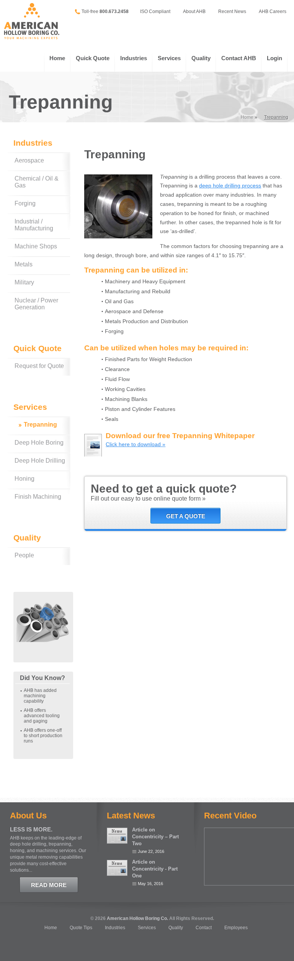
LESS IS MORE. (31, 829)
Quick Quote (92, 58)
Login (274, 58)
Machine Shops (36, 246)
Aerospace (29, 160)
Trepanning (40, 424)
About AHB (194, 11)
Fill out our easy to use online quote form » (148, 498)
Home (57, 58)
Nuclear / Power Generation (36, 303)
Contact (204, 927)
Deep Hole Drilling (40, 460)
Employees (236, 927)
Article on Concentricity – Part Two (155, 836)
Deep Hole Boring (39, 442)
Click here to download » (135, 444)
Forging (25, 203)
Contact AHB (238, 58)
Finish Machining (38, 496)
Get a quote (185, 516)
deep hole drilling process (230, 185)
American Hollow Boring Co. (137, 918)
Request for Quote (39, 366)
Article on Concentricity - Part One (155, 869)
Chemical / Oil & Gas (37, 182)
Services (169, 58)
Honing (24, 478)
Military (24, 282)
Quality (201, 58)
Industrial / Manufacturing (34, 225)
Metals (24, 264)
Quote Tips (81, 927)
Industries (133, 58)
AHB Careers (272, 11)
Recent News (232, 11)
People (24, 555)
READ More (49, 885)
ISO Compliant (155, 11)
